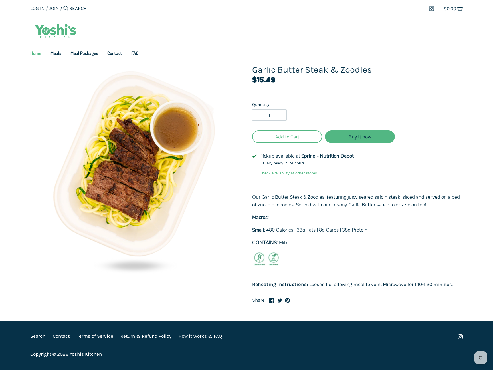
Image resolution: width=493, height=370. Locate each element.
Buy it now (360, 137)
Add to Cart (287, 137)
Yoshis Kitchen (86, 354)
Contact (61, 336)
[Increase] (281, 115)
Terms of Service (95, 336)
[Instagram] (431, 8)
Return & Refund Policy (145, 336)
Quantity (260, 104)
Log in (37, 8)
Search (37, 336)
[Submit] (65, 8)
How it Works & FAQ (200, 336)
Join (54, 8)
